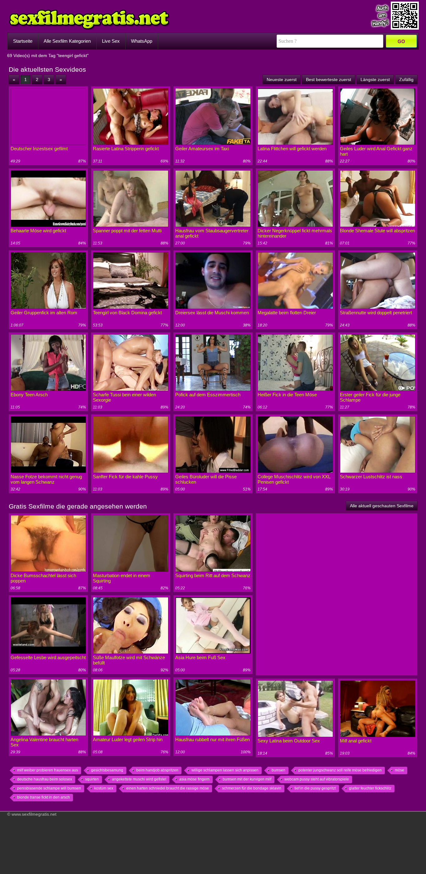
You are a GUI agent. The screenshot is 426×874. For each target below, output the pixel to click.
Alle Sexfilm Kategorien (67, 41)
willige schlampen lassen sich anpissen (225, 770)
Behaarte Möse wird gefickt (38, 230)
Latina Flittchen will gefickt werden (292, 148)
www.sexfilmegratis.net (34, 814)
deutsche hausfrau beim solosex (44, 779)
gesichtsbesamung (107, 770)
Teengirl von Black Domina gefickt (127, 312)
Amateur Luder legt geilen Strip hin (127, 739)
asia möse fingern (194, 779)
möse (399, 770)
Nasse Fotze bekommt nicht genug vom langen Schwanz (46, 479)
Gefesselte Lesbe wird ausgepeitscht (48, 657)
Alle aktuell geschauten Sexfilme (382, 505)
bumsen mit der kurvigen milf (247, 779)
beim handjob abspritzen (157, 770)
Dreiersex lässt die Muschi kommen (212, 312)
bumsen (278, 770)
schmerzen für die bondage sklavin (251, 788)
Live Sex (111, 41)
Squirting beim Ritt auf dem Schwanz (212, 575)
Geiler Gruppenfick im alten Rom (44, 312)
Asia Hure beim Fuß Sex (200, 657)
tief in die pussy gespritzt (315, 788)
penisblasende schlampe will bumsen (49, 788)
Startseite (22, 41)
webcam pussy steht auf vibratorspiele (316, 779)
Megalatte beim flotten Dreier (287, 312)
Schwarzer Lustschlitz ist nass (371, 476)
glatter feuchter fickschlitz (370, 788)
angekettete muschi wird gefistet (139, 779)
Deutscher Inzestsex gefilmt (39, 148)
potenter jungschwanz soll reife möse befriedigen (340, 770)
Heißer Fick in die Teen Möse (287, 394)
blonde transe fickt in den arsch (43, 797)
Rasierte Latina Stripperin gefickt (126, 148)
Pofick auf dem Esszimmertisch (207, 394)
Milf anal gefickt (355, 740)
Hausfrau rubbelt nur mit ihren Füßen (212, 739)
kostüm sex (103, 788)
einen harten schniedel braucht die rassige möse (167, 788)
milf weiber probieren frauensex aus (47, 770)
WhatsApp (141, 41)
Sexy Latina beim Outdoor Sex (289, 740)
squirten (92, 779)
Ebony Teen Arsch (29, 394)
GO (401, 41)
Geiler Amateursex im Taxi (202, 148)
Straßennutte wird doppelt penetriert (376, 312)
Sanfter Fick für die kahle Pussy (125, 476)
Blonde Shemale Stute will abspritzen (377, 230)
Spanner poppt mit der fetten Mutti (127, 230)
